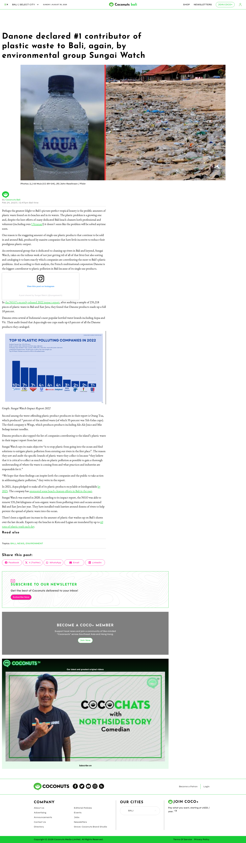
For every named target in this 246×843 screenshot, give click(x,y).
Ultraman (36, 224)
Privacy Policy (201, 839)
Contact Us (40, 822)
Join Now (85, 640)
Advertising (40, 812)
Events (77, 812)
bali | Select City (23, 4)
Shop (186, 4)
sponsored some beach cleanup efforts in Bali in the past (60, 491)
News (20, 543)
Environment (34, 543)
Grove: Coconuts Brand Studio (90, 827)
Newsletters (203, 4)
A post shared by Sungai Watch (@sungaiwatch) (40, 295)
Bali (13, 543)
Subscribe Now (21, 597)
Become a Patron (188, 786)
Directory (39, 827)
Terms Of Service (182, 839)
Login (240, 4)
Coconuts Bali (12, 200)
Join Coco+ (225, 4)
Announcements (43, 817)
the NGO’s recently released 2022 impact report (32, 302)
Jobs (76, 817)
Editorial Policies (83, 808)
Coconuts (126, 4)
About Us (39, 808)
